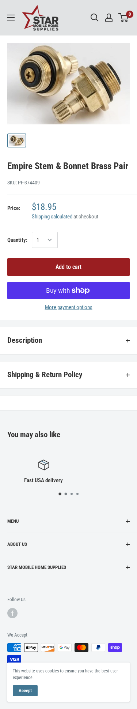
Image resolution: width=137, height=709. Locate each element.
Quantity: (17, 240)
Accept (25, 690)
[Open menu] (11, 17)
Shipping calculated (52, 216)
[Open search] (95, 18)
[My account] (109, 18)
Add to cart (68, 266)
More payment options (68, 307)
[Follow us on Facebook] (12, 613)
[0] (123, 17)
